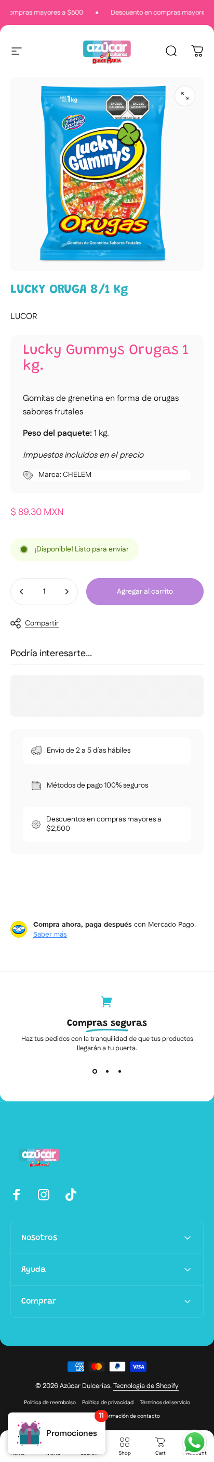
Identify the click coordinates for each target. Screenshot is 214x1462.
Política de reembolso (50, 1402)
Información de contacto (130, 1416)
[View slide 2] (107, 1071)
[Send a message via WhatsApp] (194, 1442)
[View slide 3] (119, 1071)
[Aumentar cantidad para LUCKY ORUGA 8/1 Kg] (66, 592)
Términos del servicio (165, 1402)
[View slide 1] (94, 1071)
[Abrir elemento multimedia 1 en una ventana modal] (185, 95)
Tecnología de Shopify (146, 1386)
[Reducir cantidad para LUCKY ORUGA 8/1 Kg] (22, 592)
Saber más (50, 934)
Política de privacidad (107, 1402)
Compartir (42, 623)
